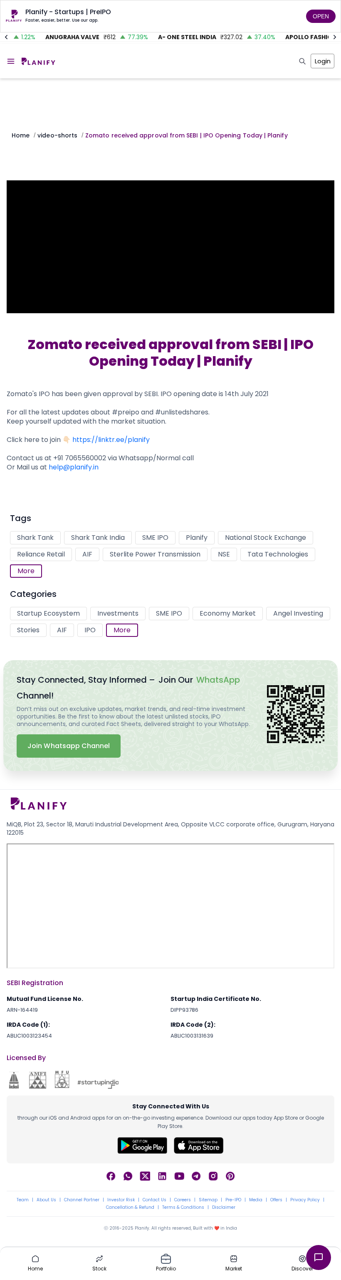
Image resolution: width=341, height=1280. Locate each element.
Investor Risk (121, 1200)
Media (255, 1200)
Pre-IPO (233, 1200)
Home (21, 135)
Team (23, 1200)
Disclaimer (223, 1207)
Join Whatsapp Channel (68, 746)
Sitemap (208, 1200)
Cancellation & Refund (130, 1207)
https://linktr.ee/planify (111, 439)
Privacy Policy (305, 1200)
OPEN (321, 16)
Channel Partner (81, 1200)
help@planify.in (74, 467)
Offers (276, 1200)
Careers (182, 1200)
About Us (46, 1200)
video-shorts (57, 135)
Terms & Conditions (183, 1207)
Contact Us (154, 1200)
